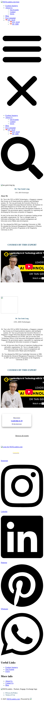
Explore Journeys (11, 6)
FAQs (12, 14)
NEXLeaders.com (13, 699)
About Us (8, 8)
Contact (12, 12)
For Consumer (10, 18)
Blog (7, 16)
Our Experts (14, 10)
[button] (22, 70)
